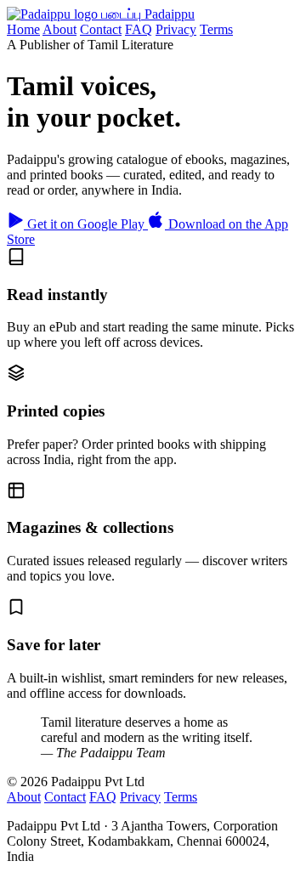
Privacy (176, 29)
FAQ (138, 29)
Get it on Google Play (86, 224)
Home (23, 29)
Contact (101, 29)
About (59, 29)
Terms (216, 29)
